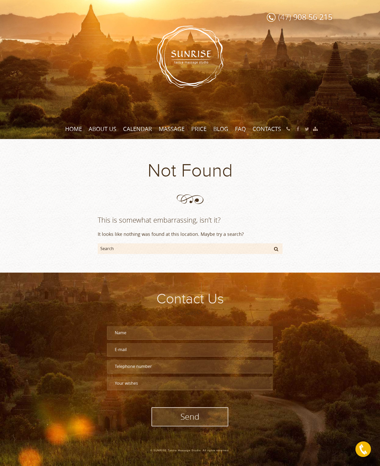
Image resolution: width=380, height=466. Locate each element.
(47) (305, 17)
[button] (276, 248)
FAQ (240, 129)
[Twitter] (307, 129)
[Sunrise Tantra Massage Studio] (190, 56)
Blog (220, 129)
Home (73, 129)
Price (199, 129)
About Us (102, 129)
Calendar (137, 129)
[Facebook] (297, 129)
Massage (172, 129)
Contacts (267, 129)
